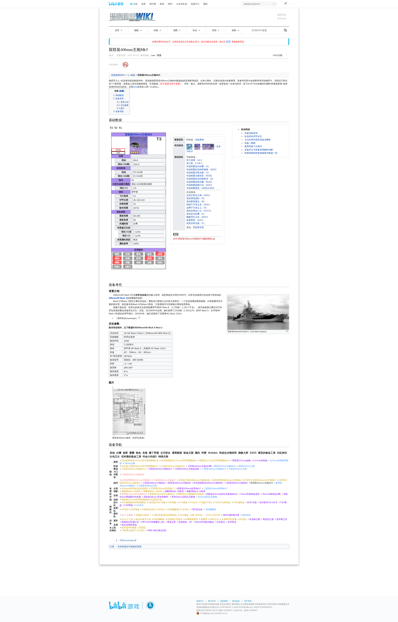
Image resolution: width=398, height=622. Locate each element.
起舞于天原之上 (194, 207)
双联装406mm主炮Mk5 (138, 134)
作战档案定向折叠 (195, 166)
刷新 (228, 41)
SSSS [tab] (253, 452)
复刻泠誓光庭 (192, 223)
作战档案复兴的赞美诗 (197, 179)
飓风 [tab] (197, 452)
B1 (207, 175)
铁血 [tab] (138, 452)
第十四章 (190, 160)
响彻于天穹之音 (194, 204)
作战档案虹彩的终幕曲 (197, 169)
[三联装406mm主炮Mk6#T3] (205, 146)
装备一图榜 (250, 143)
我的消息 (281, 15)
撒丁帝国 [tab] (154, 452)
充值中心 (195, 3)
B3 (203, 201)
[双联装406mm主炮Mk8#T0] (211, 146)
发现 (162, 3)
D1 (210, 175)
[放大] (287, 331)
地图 (175, 30)
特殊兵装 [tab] (163, 456)
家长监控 (236, 601)
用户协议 (248, 601)
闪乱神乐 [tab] (282, 452)
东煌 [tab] (144, 452)
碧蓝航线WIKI (118, 75)
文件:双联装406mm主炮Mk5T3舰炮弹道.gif (194, 238)
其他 (214, 30)
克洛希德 (199, 139)
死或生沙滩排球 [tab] (228, 452)
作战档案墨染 (192, 188)
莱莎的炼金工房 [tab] (266, 452)
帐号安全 (212, 601)
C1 (207, 166)
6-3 (200, 163)
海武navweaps (127, 540)
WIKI (170, 3)
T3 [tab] (111, 128)
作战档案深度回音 (195, 175)
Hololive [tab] (213, 452)
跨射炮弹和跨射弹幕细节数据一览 (261, 153)
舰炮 (133, 75)
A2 (211, 169)
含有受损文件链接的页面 (129, 546)
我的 (205, 3)
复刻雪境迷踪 (192, 198)
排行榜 (152, 3)
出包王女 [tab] (115, 456)
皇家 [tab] (125, 452)
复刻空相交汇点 (194, 211)
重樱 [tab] (131, 452)
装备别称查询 (251, 133)
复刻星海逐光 (192, 201)
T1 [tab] (120, 128)
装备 (156, 30)
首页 (143, 3)
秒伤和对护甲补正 (253, 136)
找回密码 (224, 601)
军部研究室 (198, 227)
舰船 (136, 30)
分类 (112, 546)
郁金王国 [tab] (188, 452)
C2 (215, 169)
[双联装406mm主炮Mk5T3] (139, 145)
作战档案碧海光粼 (195, 182)
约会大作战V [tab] (150, 456)
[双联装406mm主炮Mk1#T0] (189, 146)
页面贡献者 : (114, 65)
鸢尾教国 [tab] (177, 452)
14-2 (199, 160)
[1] (139, 317)
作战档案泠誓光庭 (195, 172)
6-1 (196, 163)
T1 (210, 211)
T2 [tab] (115, 128)
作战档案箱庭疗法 (195, 185)
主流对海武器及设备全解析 (258, 139)
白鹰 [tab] (118, 452)
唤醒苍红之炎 (192, 217)
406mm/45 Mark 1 (118, 298)
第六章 (189, 163)
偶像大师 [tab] (243, 452)
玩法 (195, 30)
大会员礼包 (181, 3)
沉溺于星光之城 (194, 195)
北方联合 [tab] (165, 452)
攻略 (234, 30)
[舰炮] (128, 75)
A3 (203, 188)
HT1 (206, 211)
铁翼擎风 (190, 220)
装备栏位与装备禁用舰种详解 (259, 149)
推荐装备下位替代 (253, 146)
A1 (205, 204)
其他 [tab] (112, 452)
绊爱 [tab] (203, 452)
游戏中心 (200, 601)
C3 (209, 188)
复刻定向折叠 (192, 214)
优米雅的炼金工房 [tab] (131, 456)
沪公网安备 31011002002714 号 (213, 613)
